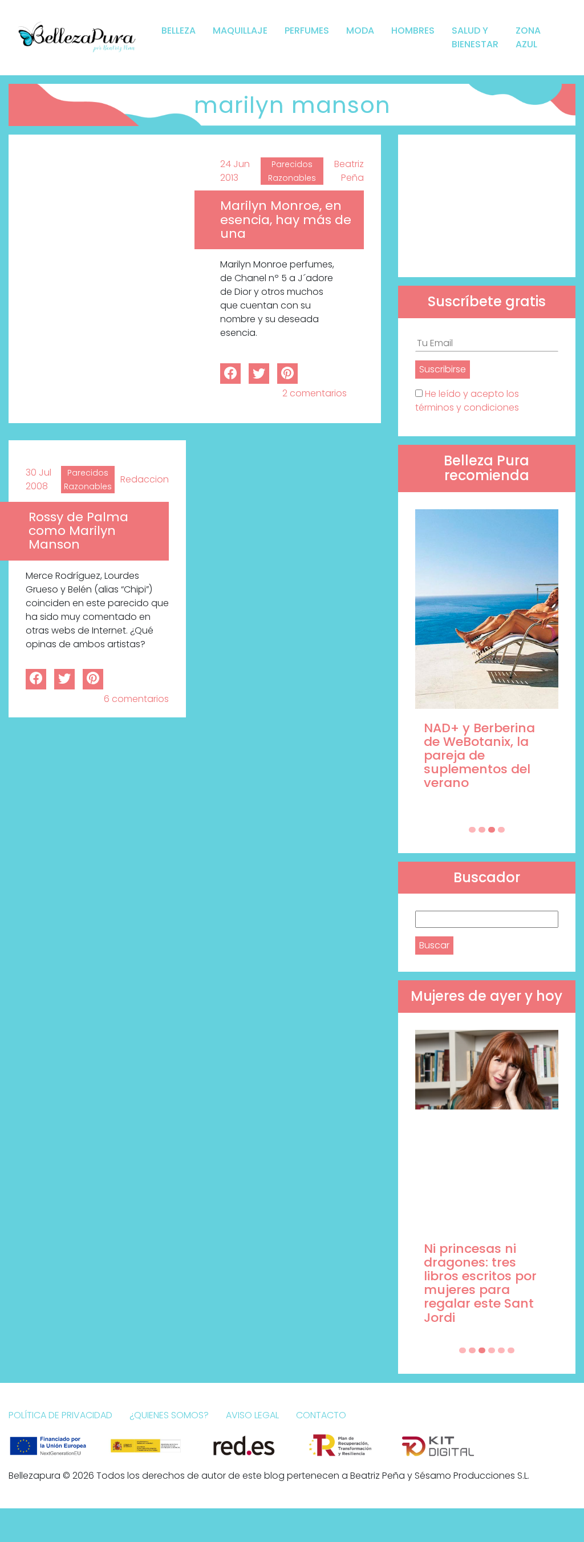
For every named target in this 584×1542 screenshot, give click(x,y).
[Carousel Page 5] (501, 1350)
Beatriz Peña (349, 170)
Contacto (321, 1415)
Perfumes (307, 30)
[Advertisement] (486, 206)
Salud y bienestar (475, 37)
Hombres (413, 30)
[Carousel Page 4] (501, 830)
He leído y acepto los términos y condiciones (467, 400)
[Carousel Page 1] (472, 830)
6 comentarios (136, 698)
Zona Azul (528, 37)
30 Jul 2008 (38, 479)
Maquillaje (240, 30)
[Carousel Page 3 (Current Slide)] (491, 830)
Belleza (178, 30)
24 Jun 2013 (235, 170)
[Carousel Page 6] (511, 1350)
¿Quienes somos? (169, 1415)
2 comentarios (314, 393)
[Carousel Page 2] (481, 830)
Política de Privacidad (60, 1415)
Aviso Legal (252, 1415)
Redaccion (144, 479)
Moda (360, 30)
